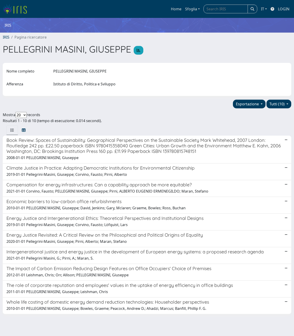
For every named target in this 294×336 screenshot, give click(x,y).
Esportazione (248, 103)
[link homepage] (17, 8)
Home (176, 8)
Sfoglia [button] (191, 8)
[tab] (12, 130)
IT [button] (262, 8)
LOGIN (283, 8)
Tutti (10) (277, 103)
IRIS (6, 37)
